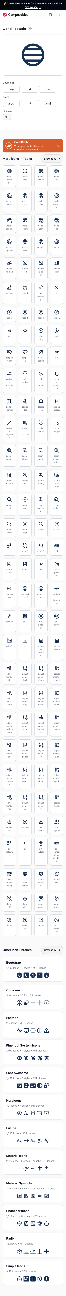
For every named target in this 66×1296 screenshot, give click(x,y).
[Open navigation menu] (59, 15)
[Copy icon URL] (29, 28)
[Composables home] (15, 15)
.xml (48, 89)
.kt (29, 89)
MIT (7, 117)
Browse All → (52, 158)
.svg (11, 89)
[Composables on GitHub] (50, 15)
